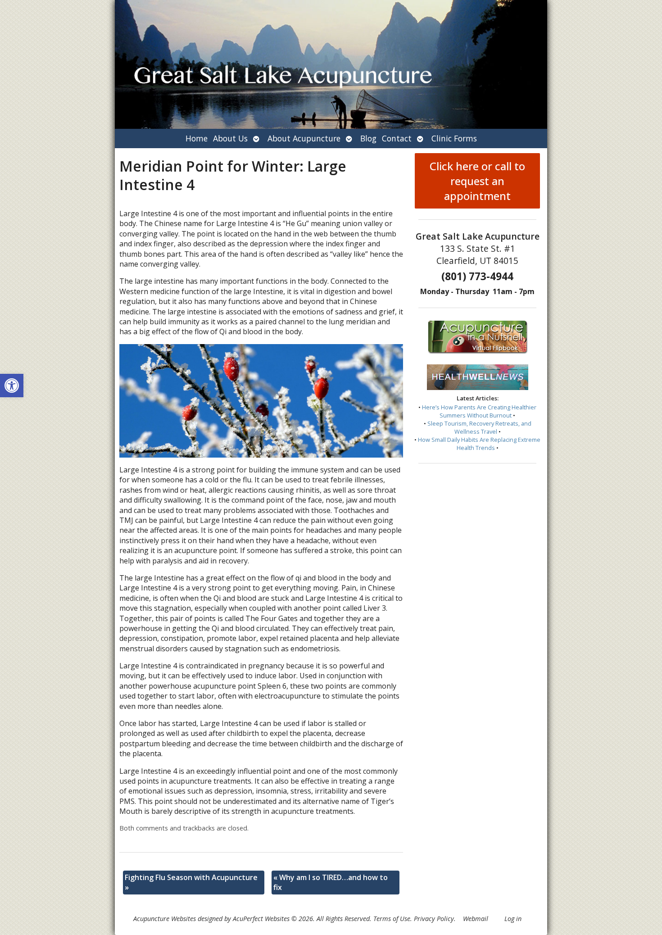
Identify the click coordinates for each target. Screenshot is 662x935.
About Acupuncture (304, 138)
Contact (397, 138)
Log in (512, 918)
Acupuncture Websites (164, 918)
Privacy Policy (434, 918)
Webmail (475, 918)
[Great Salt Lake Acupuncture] (331, 64)
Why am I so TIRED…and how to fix (330, 882)
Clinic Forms (454, 138)
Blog (368, 138)
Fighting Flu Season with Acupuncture (191, 882)
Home (197, 138)
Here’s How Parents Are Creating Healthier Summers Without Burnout (479, 411)
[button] (11, 385)
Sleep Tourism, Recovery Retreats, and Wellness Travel (479, 427)
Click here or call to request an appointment (477, 181)
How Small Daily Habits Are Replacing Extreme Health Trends (479, 444)
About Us (230, 138)
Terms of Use (391, 918)
